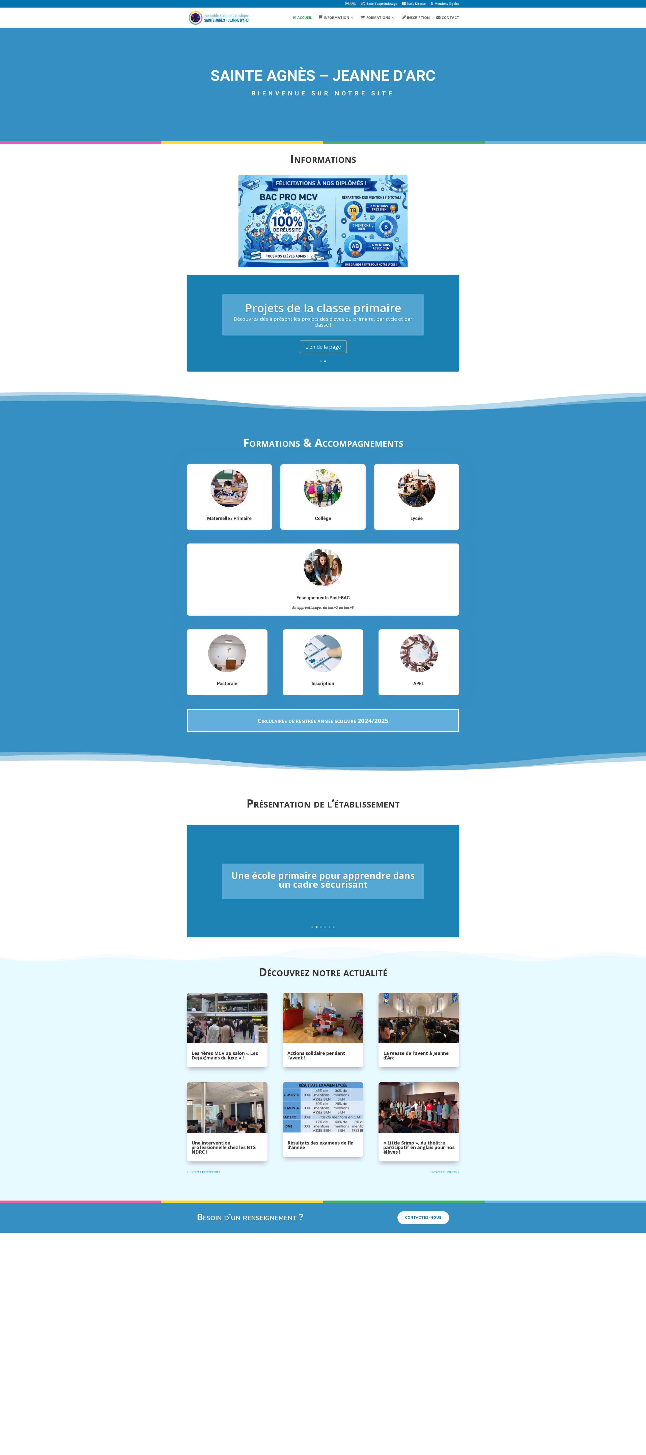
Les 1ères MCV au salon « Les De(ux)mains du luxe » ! (225, 1055)
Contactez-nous (423, 1217)
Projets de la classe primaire (323, 308)
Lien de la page (323, 346)
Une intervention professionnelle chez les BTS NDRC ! (224, 1147)
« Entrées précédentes (203, 1172)
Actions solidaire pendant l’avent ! (316, 1055)
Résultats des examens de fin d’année (320, 1145)
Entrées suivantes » (444, 1172)
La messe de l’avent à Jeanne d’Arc (416, 1055)
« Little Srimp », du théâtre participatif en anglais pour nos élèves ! (418, 1147)
